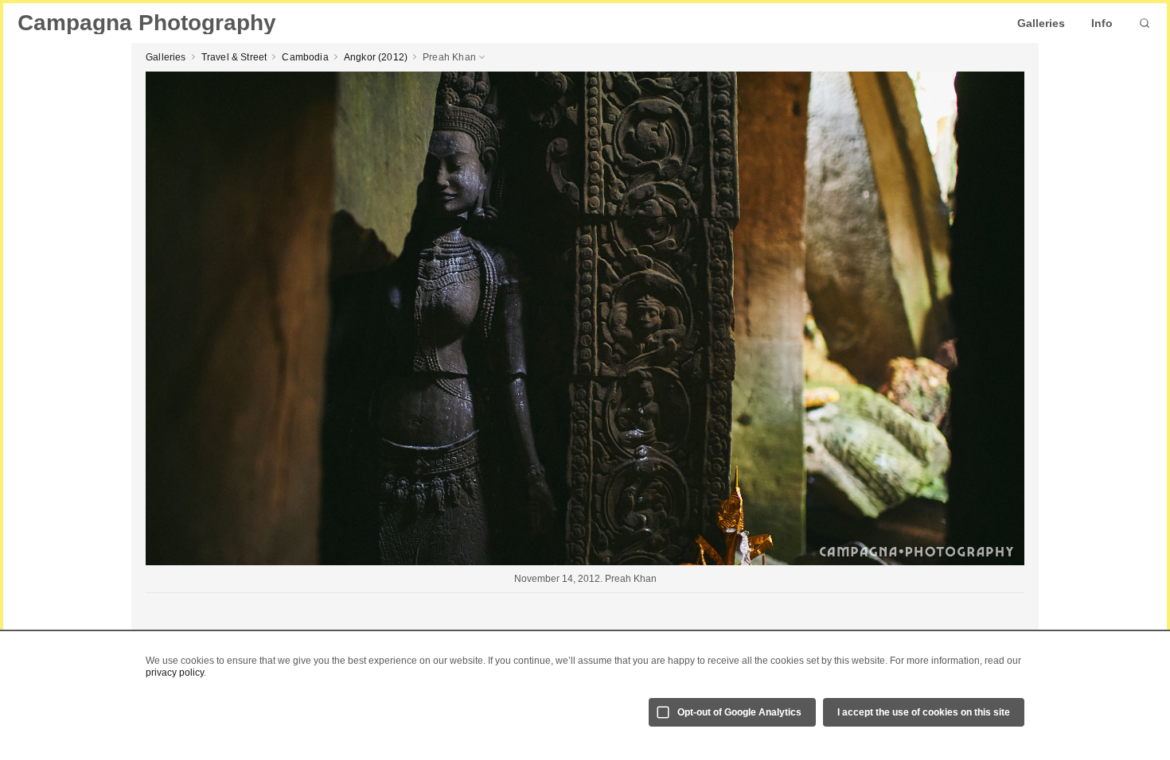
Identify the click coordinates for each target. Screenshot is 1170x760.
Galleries (1041, 23)
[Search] (1144, 23)
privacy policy (175, 672)
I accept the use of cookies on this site (923, 712)
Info (1102, 23)
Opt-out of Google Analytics (739, 712)
